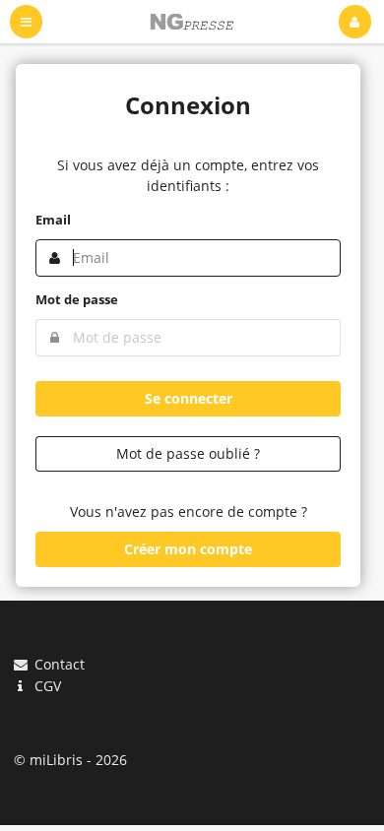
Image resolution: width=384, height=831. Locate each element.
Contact (58, 665)
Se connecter (188, 398)
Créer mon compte (188, 549)
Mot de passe (76, 299)
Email (53, 219)
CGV (46, 685)
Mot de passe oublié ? (188, 453)
